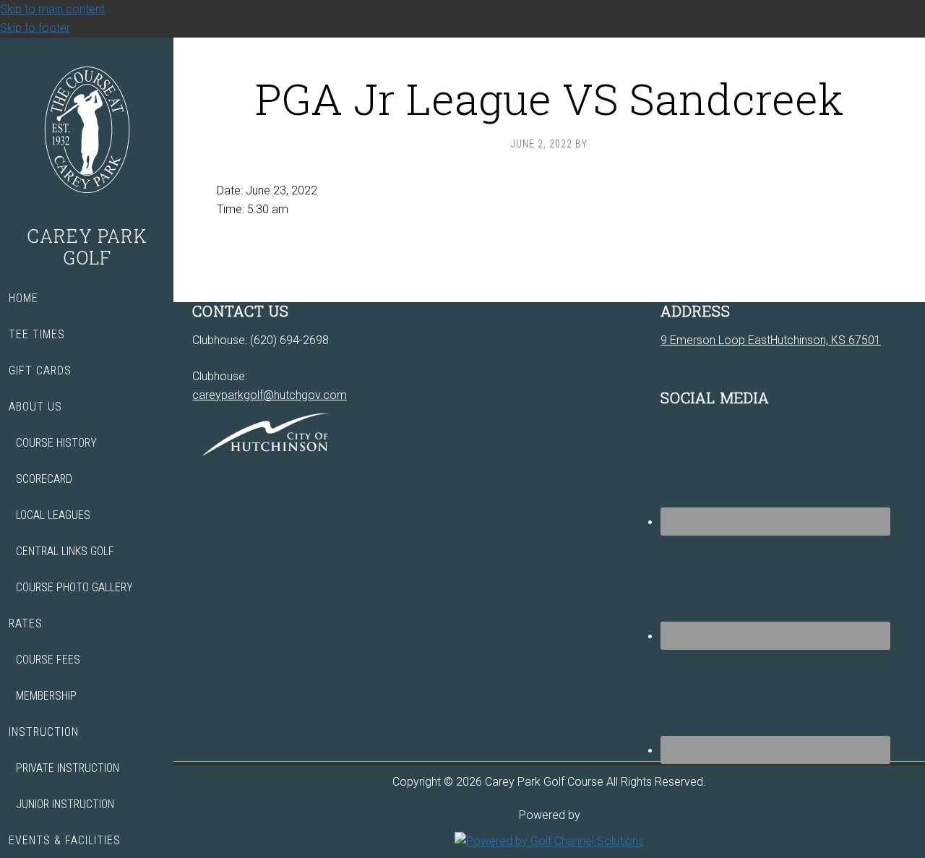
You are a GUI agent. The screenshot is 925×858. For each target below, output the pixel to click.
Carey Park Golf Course (87, 132)
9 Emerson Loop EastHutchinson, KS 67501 (771, 340)
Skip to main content (52, 9)
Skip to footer (35, 28)
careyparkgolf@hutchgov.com (269, 395)
